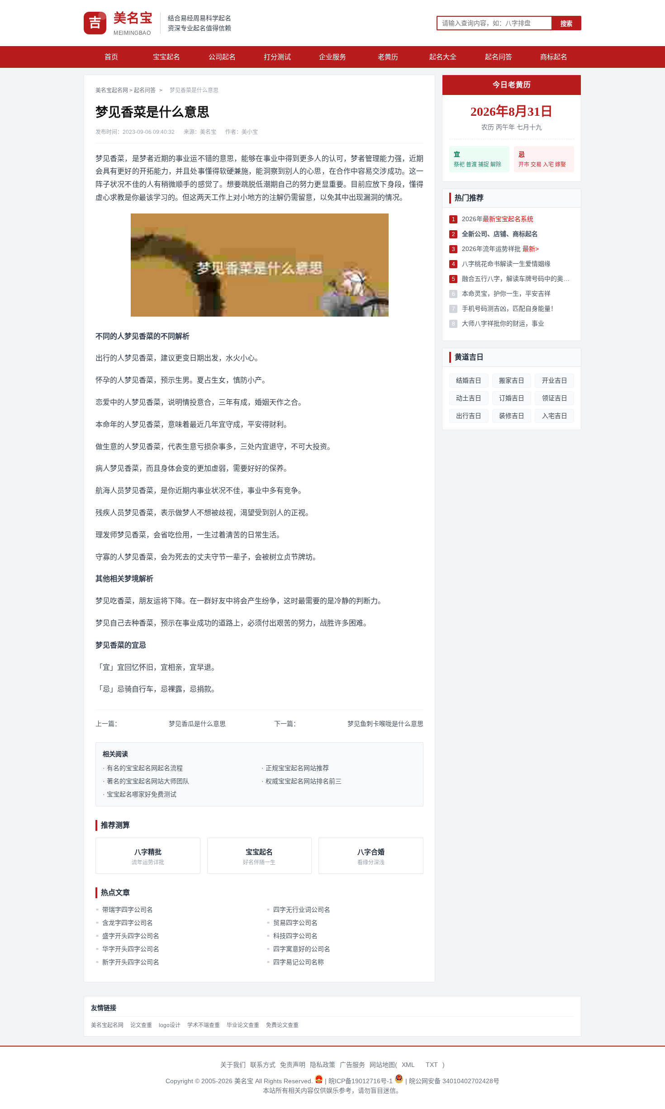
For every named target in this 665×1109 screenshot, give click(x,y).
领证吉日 (554, 398)
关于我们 (233, 1064)
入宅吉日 (554, 415)
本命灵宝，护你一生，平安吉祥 (506, 293)
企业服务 (332, 57)
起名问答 (498, 57)
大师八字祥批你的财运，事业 (503, 323)
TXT (432, 1064)
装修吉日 (511, 415)
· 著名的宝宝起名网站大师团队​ (146, 781)
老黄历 (388, 57)
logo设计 (169, 1025)
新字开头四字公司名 (127, 962)
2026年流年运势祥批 (500, 248)
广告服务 (352, 1064)
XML (408, 1064)
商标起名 (553, 57)
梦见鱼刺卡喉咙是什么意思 (385, 723)
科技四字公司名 (291, 935)
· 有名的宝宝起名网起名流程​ (143, 768)
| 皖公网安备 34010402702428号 (452, 1081)
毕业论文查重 (243, 1025)
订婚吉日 (511, 398)
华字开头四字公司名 (127, 949)
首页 (111, 57)
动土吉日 (468, 398)
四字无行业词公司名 (298, 909)
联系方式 (263, 1064)
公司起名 (222, 57)
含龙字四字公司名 (124, 922)
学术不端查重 (203, 1025)
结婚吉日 (468, 380)
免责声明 (292, 1064)
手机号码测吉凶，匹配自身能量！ (509, 308)
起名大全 (442, 57)
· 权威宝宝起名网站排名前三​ (301, 781)
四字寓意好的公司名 (298, 949)
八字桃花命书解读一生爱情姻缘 (506, 263)
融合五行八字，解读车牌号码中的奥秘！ (518, 278)
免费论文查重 (282, 1025)
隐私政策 (322, 1064)
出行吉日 (468, 415)
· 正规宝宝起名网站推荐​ (295, 768)
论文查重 (141, 1025)
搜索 (566, 23)
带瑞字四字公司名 (124, 909)
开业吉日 (554, 380)
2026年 (497, 219)
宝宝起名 (166, 57)
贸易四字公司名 (291, 922)
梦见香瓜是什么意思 (197, 723)
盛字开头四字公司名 (127, 935)
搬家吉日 (511, 380)
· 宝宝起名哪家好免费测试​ (139, 794)
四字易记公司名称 (294, 962)
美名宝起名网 (111, 90)
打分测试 (277, 57)
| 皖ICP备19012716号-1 (359, 1081)
